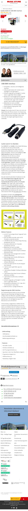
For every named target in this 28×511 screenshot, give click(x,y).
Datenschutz (20, 501)
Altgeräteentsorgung (8, 385)
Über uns (3, 432)
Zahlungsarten (4, 450)
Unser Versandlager (6, 452)
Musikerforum (7, 501)
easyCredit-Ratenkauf (6, 440)
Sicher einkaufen (18, 450)
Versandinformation (19, 448)
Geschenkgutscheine (6, 455)
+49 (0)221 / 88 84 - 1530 (19, 73)
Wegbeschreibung (19, 455)
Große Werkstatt (5, 445)
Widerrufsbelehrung (13, 503)
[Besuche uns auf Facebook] (11, 508)
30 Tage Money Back (6, 438)
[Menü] (10, 460)
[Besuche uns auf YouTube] (17, 508)
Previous (2, 21)
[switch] (9, 461)
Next (25, 21)
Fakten (16, 432)
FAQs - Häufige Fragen (6, 434)
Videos (2, 448)
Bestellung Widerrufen (6, 457)
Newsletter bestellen (13, 414)
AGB (18, 503)
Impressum (16, 501)
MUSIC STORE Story (6, 443)
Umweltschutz (18, 452)
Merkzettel (15, 375)
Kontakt (11, 501)
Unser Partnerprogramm (20, 440)
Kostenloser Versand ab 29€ (21, 435)
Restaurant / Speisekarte (20, 445)
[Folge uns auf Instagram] (14, 508)
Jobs (15, 443)
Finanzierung (17, 438)
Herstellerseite (17, 191)
